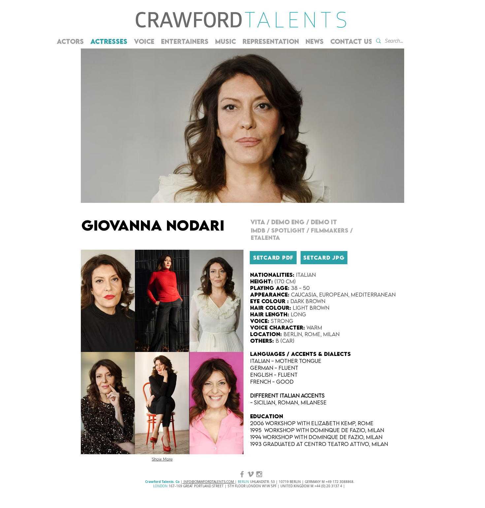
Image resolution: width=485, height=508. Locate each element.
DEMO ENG (288, 222)
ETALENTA (266, 237)
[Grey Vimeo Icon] (250, 474)
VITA (258, 222)
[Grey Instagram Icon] (259, 474)
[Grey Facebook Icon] (242, 474)
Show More (162, 459)
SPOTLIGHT (288, 230)
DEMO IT (325, 222)
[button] (108, 301)
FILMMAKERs (329, 230)
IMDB (259, 230)
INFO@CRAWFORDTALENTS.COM (208, 482)
